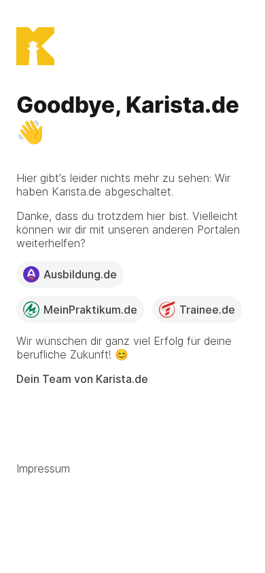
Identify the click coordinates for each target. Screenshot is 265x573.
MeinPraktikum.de (90, 309)
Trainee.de (207, 309)
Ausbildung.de (80, 274)
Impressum (43, 468)
